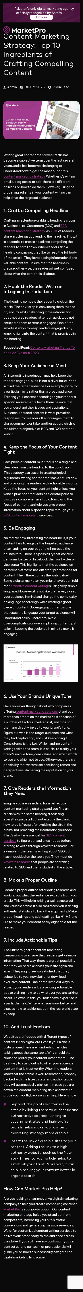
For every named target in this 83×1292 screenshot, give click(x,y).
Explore (41, 17)
